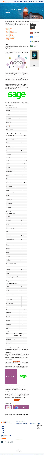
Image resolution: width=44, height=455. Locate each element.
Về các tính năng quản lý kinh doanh (10, 31)
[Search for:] (34, 21)
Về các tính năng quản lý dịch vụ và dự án (10, 37)
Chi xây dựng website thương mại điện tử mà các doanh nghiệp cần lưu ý (36, 41)
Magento (38, 424)
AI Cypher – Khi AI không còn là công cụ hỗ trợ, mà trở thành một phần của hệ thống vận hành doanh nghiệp (36, 32)
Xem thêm (31, 29)
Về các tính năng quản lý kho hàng (9, 34)
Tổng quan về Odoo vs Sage (8, 28)
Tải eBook (33, 65)
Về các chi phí (7, 39)
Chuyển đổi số (32, 26)
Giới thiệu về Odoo (8, 29)
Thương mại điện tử (8, 125)
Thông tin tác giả (36, 17)
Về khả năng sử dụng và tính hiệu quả (10, 38)
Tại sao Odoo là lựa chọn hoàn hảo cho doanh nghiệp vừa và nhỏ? (24, 414)
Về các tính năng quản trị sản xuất (9, 35)
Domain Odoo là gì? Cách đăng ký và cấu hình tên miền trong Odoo (17, 414)
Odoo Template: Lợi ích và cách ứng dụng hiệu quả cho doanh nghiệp (8, 414)
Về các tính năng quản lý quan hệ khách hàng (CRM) (11, 32)
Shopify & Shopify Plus (39, 425)
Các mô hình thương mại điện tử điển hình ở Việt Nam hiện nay (36, 37)
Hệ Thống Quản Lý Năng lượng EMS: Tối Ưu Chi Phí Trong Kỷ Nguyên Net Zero (36, 45)
